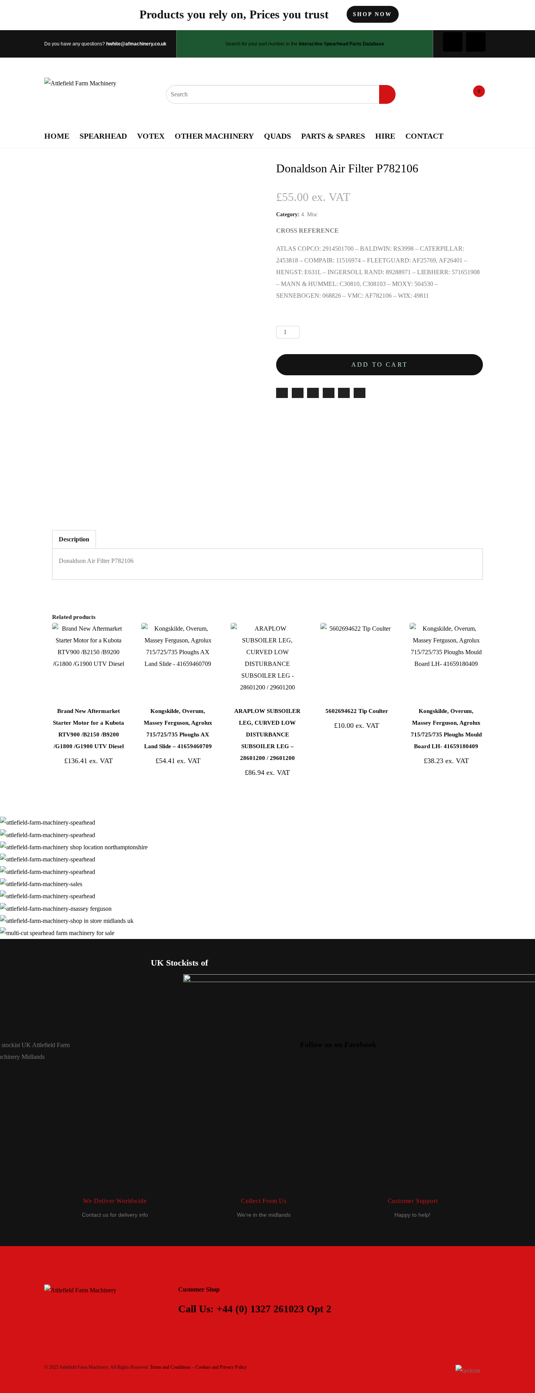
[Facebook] (453, 42)
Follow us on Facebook (338, 1044)
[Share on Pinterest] (328, 393)
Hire (385, 136)
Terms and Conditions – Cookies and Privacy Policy (198, 1367)
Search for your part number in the (304, 44)
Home (56, 136)
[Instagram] (476, 42)
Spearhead (103, 136)
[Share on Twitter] (313, 393)
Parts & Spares (333, 136)
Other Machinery (214, 136)
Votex (150, 136)
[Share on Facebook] (298, 393)
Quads (277, 136)
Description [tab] (74, 539)
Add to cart (379, 364)
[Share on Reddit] (359, 393)
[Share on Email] (282, 393)
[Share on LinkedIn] (344, 393)
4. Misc (309, 214)
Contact (424, 136)
